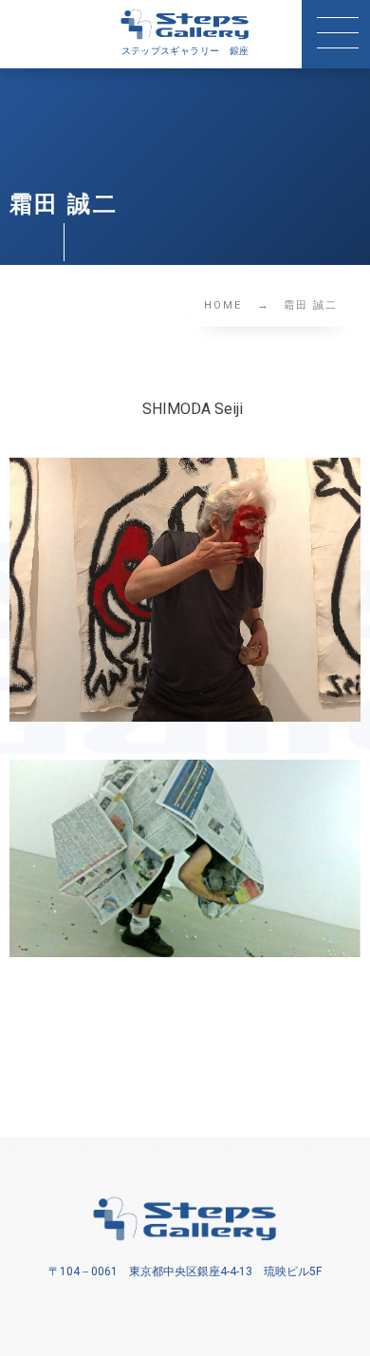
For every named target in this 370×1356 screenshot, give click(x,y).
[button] (336, 34)
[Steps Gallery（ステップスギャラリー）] (185, 25)
